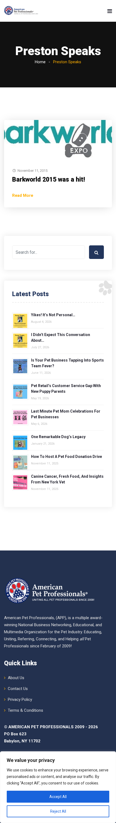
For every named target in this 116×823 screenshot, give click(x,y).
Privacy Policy (20, 699)
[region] (58, 787)
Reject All (58, 811)
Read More (22, 195)
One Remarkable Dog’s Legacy (58, 437)
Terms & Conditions (25, 710)
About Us (16, 677)
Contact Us (18, 688)
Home (40, 61)
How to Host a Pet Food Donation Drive (66, 456)
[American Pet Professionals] (21, 10)
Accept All (58, 796)
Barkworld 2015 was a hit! (48, 179)
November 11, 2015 (32, 171)
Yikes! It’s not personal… (53, 315)
